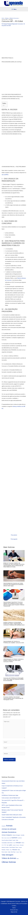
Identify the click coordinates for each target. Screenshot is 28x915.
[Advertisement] (14, 42)
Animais (9, 826)
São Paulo (13, 852)
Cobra (17, 840)
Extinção (18, 842)
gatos (10, 845)
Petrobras (4, 849)
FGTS (3, 845)
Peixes (16, 847)
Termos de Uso (13, 909)
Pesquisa (20, 847)
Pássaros (14, 849)
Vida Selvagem (7, 855)
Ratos (19, 849)
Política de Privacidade (21, 903)
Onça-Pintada (12, 847)
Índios (18, 858)
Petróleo (7, 849)
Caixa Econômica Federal (7, 840)
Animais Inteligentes (7, 835)
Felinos (22, 842)
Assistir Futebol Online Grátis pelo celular (12, 814)
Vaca (20, 852)
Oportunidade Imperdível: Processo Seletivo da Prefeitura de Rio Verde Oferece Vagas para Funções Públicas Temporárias (13, 604)
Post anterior (14, 535)
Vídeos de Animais (9, 858)
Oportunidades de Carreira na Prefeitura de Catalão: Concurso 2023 (13, 642)
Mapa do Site (14, 912)
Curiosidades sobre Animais (7, 842)
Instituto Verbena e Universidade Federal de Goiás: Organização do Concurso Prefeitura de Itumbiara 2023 (13, 624)
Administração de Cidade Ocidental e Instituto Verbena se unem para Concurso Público (13, 660)
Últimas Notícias (9, 862)
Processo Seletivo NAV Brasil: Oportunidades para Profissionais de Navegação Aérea (13, 698)
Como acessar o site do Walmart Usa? (11, 797)
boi (10, 837)
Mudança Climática (5, 847)
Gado (8, 845)
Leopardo (14, 845)
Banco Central (6, 837)
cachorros (20, 837)
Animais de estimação (9, 829)
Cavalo (13, 840)
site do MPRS (5, 174)
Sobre (13, 907)
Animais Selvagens (16, 835)
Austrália (22, 835)
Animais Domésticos (9, 832)
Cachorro (14, 837)
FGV (5, 845)
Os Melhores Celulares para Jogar (10, 795)
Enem (14, 842)
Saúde (9, 852)
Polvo (11, 849)
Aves (3, 837)
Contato (14, 905)
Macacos (17, 845)
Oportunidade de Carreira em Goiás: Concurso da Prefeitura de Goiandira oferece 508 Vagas (13, 584)
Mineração (22, 845)
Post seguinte (14, 539)
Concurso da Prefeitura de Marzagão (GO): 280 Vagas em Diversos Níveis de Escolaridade (13, 679)
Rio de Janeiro (4, 852)
